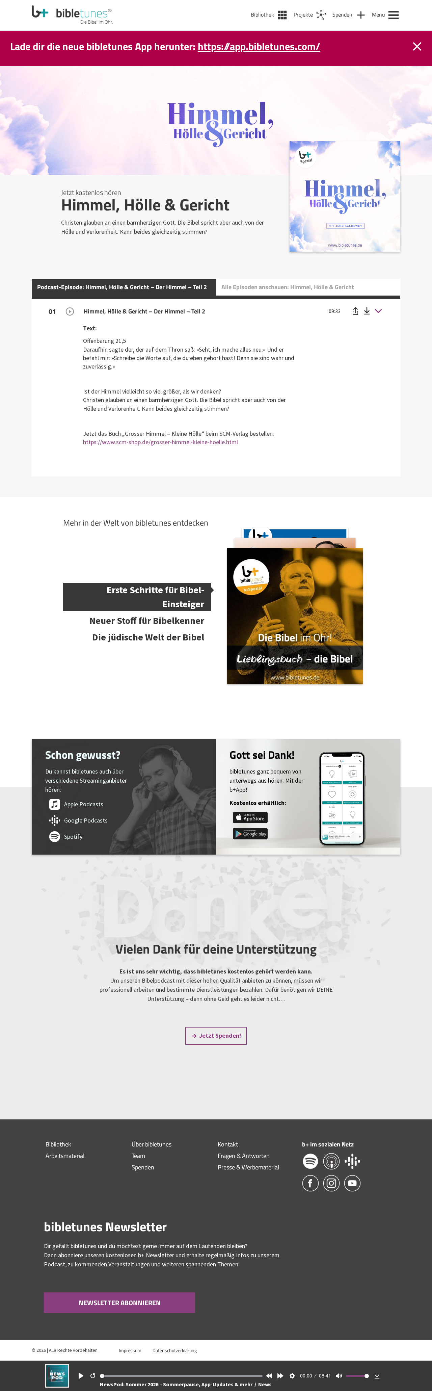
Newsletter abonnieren (119, 1303)
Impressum (130, 1350)
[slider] (181, 1376)
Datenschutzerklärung (175, 1350)
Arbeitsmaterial (65, 1155)
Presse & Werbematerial (248, 1167)
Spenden (143, 1167)
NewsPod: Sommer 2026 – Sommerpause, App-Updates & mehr (176, 1384)
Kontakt (228, 1144)
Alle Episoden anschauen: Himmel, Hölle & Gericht (287, 287)
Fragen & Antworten (244, 1155)
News (265, 1384)
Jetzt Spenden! (220, 1035)
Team (138, 1155)
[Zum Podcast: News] (57, 1385)
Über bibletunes (151, 1144)
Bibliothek (58, 1144)
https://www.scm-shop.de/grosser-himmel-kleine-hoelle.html (160, 442)
